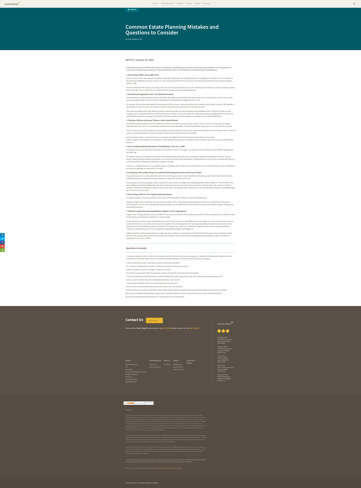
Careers (189, 4)
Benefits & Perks (178, 367)
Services (155, 4)
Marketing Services (131, 382)
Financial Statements (132, 364)
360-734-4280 (166, 328)
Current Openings (178, 369)
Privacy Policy (162, 468)
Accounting (129, 369)
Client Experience (167, 4)
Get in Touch (153, 320)
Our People (167, 364)
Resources (207, 4)
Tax (127, 367)
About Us (180, 4)
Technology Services (132, 379)
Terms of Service (173, 468)
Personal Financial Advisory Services (136, 372)
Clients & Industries (155, 367)
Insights (197, 4)
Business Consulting (132, 374)
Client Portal (191, 360)
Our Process (153, 364)
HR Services (129, 377)
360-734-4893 (194, 328)
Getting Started (177, 364)
